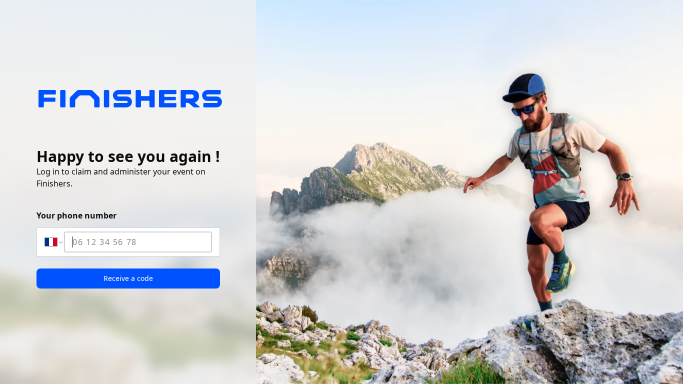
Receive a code (128, 278)
